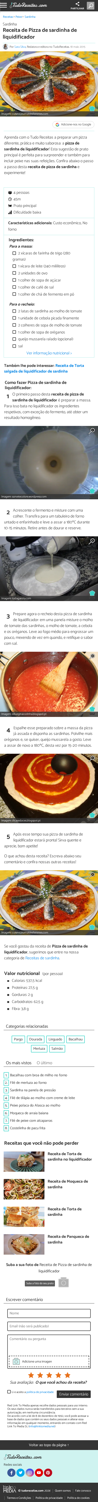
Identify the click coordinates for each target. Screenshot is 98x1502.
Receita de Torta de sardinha (65, 1212)
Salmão (57, 1049)
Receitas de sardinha (42, 958)
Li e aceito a (33, 1392)
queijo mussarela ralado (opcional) (45, 339)
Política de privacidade (49, 1498)
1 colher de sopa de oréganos (41, 332)
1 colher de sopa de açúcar (39, 280)
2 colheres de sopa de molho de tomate (49, 325)
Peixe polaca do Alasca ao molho (35, 1105)
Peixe (18, 17)
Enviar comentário (73, 1394)
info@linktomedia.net (42, 1426)
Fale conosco (83, 1490)
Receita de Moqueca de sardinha (68, 1184)
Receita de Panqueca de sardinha (68, 1239)
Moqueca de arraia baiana (29, 1113)
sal (20, 346)
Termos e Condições (19, 1498)
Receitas (8, 17)
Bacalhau (76, 1039)
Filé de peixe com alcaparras (31, 1121)
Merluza (39, 1049)
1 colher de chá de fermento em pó (45, 294)
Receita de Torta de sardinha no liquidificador (70, 1157)
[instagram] (30, 1473)
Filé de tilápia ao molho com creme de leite (42, 1098)
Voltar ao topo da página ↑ (49, 1445)
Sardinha (30, 17)
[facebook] (11, 1473)
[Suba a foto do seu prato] (63, 1283)
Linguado (55, 1039)
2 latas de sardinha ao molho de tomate (49, 311)
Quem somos (63, 1490)
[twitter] (20, 1473)
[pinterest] (48, 1473)
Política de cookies (78, 1498)
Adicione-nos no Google (75, 124)
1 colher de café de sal (35, 287)
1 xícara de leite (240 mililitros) (41, 266)
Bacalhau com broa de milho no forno (38, 1075)
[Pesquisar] (91, 6)
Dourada (35, 1039)
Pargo (18, 1039)
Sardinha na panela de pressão (33, 1090)
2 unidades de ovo (32, 273)
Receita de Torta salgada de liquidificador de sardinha (44, 369)
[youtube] (39, 1473)
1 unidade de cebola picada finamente (48, 318)
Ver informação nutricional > (49, 353)
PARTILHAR (77, 9)
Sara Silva (20, 47)
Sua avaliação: (22, 1382)
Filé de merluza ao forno (28, 1083)
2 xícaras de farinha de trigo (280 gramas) (41, 256)
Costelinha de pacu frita (27, 1128)
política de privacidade (40, 1392)
